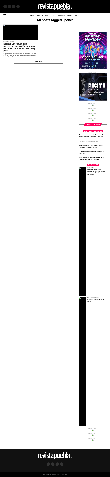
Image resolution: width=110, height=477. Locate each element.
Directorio (78, 15)
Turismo (53, 15)
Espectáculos (61, 15)
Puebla (38, 15)
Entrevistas (45, 15)
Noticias (31, 15)
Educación (70, 15)
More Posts (39, 61)
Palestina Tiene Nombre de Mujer (88, 141)
